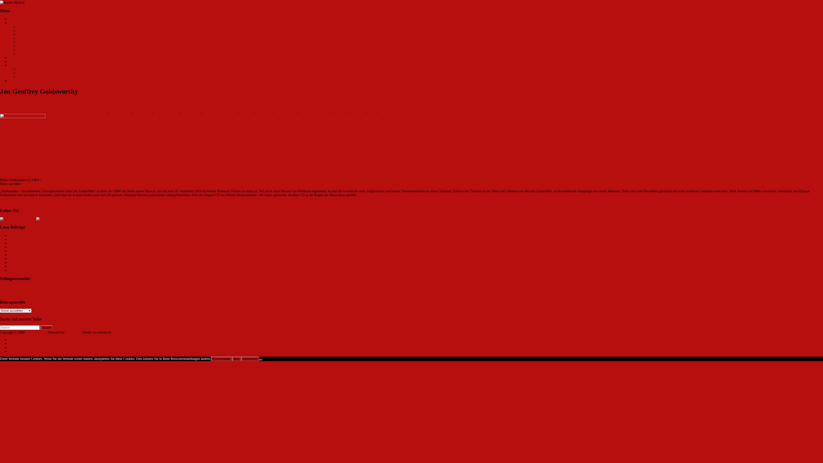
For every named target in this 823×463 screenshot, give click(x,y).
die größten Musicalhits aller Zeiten (181, 289)
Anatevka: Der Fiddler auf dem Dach (34, 262)
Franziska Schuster (166, 112)
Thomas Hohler (776, 289)
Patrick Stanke (531, 289)
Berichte (23, 30)
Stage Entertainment (691, 289)
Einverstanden (221, 359)
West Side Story (811, 289)
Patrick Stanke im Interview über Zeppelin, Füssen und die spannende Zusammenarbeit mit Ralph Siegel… (81, 255)
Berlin (109, 289)
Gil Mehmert (286, 289)
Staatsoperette (672, 290)
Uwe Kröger (794, 290)
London (416, 289)
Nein (236, 359)
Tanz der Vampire (727, 289)
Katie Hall (247, 112)
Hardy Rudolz (190, 112)
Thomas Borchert (753, 289)
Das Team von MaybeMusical (29, 65)
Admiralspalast (7, 290)
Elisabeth (236, 290)
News (21, 27)
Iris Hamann (25, 69)
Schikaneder (340, 112)
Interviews (24, 34)
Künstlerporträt (27, 42)
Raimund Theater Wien (314, 112)
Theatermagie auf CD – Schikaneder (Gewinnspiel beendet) (65, 102)
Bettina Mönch (124, 290)
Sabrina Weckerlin (625, 289)
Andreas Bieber (49, 290)
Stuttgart (708, 290)
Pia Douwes (573, 290)
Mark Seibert (264, 112)
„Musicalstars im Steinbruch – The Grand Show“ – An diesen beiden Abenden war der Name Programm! (80, 247)
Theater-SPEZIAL (29, 50)
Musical (516, 290)
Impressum (16, 81)
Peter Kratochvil (286, 112)
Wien (381, 112)
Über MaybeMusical (22, 61)
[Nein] (261, 360)
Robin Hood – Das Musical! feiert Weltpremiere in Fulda (47, 258)
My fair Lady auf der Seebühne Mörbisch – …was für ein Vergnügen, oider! (60, 239)
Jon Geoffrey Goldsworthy (220, 112)
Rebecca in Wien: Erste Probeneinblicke (36, 251)
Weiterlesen (250, 359)
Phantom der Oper (552, 289)
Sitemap (14, 339)
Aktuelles (15, 23)
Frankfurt (271, 289)
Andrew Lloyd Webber (72, 289)
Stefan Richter (26, 73)
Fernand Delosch (120, 112)
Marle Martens (480, 290)
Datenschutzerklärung (23, 343)
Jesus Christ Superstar (346, 289)
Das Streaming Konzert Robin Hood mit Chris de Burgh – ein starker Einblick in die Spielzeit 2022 (76, 270)
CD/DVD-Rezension (31, 46)
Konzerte (23, 38)
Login (13, 351)
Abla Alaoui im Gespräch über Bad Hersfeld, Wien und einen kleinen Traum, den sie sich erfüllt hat (76, 266)
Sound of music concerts (651, 290)
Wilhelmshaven (18, 294)
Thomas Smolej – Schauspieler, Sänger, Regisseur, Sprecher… (51, 243)
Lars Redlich (382, 290)
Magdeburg (432, 289)
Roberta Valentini (597, 289)
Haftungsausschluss (22, 347)
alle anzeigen (26, 54)
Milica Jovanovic (500, 289)
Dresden (226, 289)
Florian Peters (143, 112)
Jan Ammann (320, 289)
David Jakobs (152, 289)
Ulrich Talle (358, 112)
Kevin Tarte (367, 289)
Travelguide (17, 57)
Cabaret (138, 289)
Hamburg (301, 289)
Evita (244, 290)
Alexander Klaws (28, 290)
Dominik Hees (211, 289)
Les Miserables (398, 289)
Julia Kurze (7, 112)
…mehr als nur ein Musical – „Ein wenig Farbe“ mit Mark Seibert (53, 235)
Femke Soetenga (256, 290)
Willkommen (17, 19)
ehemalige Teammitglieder (35, 77)
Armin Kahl (99, 112)
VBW (372, 112)
